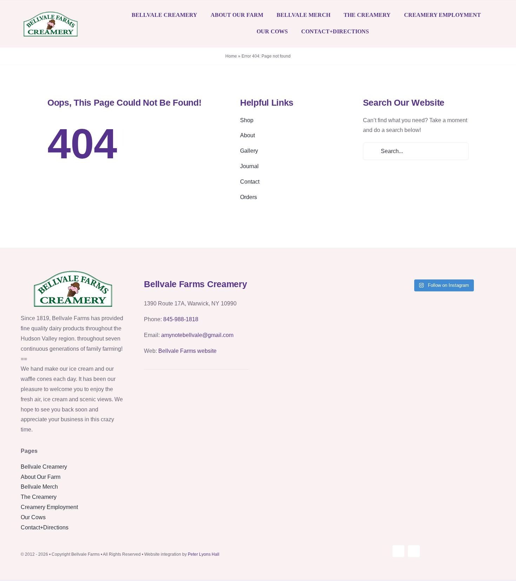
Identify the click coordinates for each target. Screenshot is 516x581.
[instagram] (398, 551)
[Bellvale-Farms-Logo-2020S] (50, 13)
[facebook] (414, 551)
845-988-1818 (180, 319)
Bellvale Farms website (187, 351)
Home (231, 56)
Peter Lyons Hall (203, 554)
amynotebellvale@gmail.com (197, 335)
